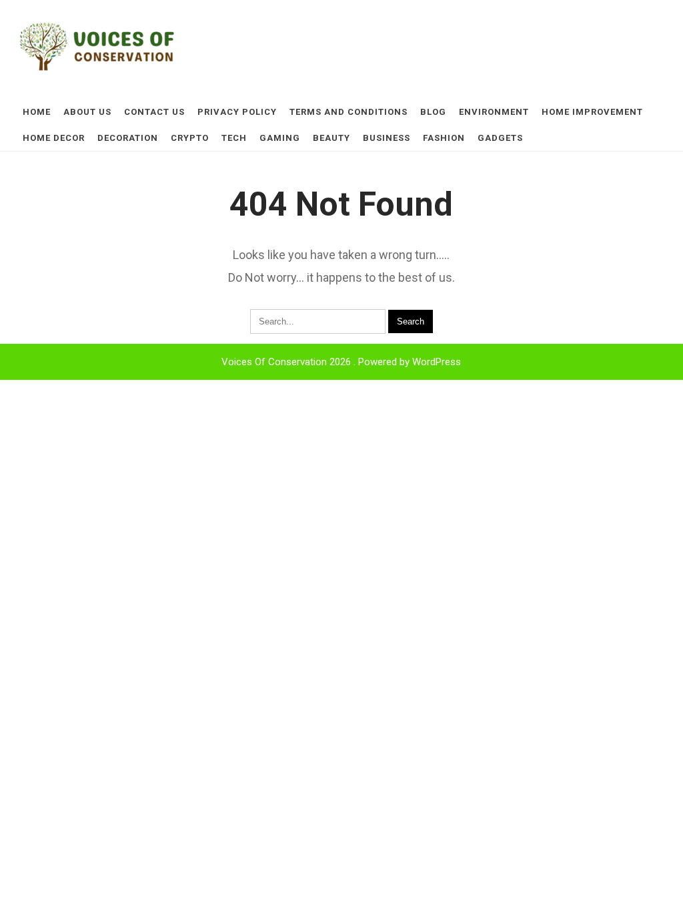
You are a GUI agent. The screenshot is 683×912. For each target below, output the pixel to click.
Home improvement (592, 112)
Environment (494, 112)
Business (386, 138)
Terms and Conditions (348, 112)
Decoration (127, 138)
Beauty (331, 138)
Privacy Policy (237, 112)
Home (37, 112)
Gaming (279, 138)
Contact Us (154, 112)
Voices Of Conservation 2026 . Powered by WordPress (341, 362)
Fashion (444, 138)
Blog (433, 112)
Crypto (190, 138)
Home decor (54, 138)
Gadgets (500, 138)
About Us (87, 112)
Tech (234, 138)
